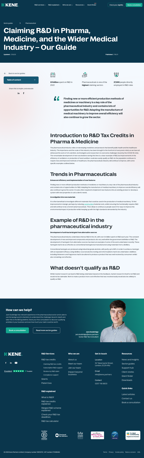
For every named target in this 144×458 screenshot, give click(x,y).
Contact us (127, 398)
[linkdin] (19, 93)
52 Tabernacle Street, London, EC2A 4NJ (104, 364)
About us (72, 359)
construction (88, 204)
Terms (105, 452)
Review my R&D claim (51, 371)
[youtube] (16, 363)
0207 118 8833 (101, 383)
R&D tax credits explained (48, 402)
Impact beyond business (75, 373)
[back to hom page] (13, 354)
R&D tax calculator (50, 421)
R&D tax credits (48, 359)
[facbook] (6, 363)
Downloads (127, 380)
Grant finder (91, 5)
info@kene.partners (103, 374)
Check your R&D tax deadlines (50, 415)
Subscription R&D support (52, 368)
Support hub (128, 368)
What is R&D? (47, 397)
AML (138, 452)
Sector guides (8, 23)
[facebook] (24, 93)
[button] (40, 5)
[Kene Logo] (10, 4)
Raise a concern (130, 452)
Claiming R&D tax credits (52, 364)
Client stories (128, 372)
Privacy (111, 452)
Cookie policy (119, 452)
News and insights (130, 359)
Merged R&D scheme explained (51, 409)
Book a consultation (131, 402)
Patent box (46, 383)
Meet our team (75, 364)
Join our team (74, 368)
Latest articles (128, 394)
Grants (44, 379)
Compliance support (50, 375)
